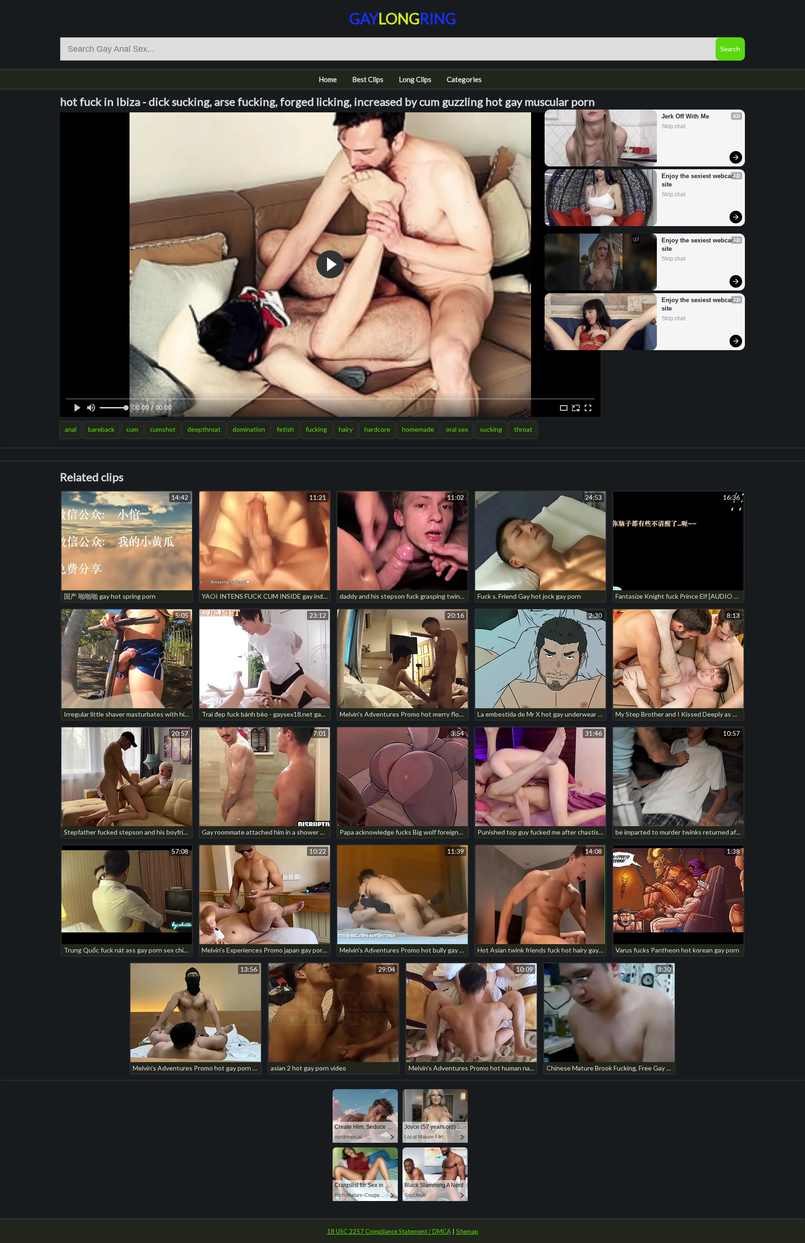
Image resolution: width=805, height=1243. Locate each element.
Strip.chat (673, 126)
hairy (346, 429)
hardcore (377, 429)
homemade (418, 429)
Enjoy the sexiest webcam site (699, 180)
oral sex (457, 429)
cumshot (163, 429)
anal (70, 429)
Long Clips (415, 79)
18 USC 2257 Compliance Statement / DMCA (389, 1231)
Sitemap (467, 1231)
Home (328, 79)
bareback (101, 429)
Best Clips (367, 79)
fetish (285, 429)
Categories (464, 79)
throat (523, 429)
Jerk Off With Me (685, 116)
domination (248, 429)
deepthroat (204, 429)
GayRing (402, 18)
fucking (316, 429)
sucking (491, 429)
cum (132, 429)
